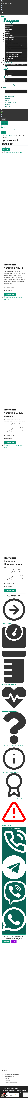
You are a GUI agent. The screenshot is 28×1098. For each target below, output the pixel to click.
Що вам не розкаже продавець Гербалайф (12, 745)
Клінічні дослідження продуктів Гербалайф (12, 798)
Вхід (3, 13)
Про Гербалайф (8, 75)
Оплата (6, 1078)
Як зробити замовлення (7, 623)
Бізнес (6, 66)
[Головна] (2, 135)
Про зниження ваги (9, 73)
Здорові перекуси (8, 29)
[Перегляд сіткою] (4, 149)
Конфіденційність (9, 1076)
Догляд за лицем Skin (9, 37)
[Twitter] (14, 115)
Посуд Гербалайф (9, 58)
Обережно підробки (6, 825)
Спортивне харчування (10, 35)
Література (7, 60)
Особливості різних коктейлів (9, 684)
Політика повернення (10, 1082)
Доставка (7, 1080)
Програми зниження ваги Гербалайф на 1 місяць (17, 48)
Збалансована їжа (9, 25)
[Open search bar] (14, 85)
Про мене (7, 98)
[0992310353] (14, 110)
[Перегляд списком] (8, 149)
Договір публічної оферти (11, 1074)
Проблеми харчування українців (9, 711)
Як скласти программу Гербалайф (10, 772)
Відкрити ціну (10, 294)
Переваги (7, 104)
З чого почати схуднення (8, 649)
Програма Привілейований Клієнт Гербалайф (15, 64)
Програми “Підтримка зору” (12, 56)
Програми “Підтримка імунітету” (13, 54)
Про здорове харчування (10, 70)
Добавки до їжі (8, 27)
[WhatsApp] (14, 117)
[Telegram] (14, 112)
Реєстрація (7, 81)
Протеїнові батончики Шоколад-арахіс (13, 561)
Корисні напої (7, 31)
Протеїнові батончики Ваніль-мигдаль (14, 412)
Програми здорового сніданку (13, 43)
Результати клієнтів (10, 102)
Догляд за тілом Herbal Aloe (11, 39)
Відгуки (6, 100)
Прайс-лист (7, 106)
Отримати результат (11, 21)
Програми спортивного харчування (14, 52)
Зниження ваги (8, 33)
